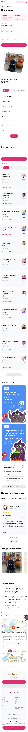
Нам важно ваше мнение (19, 708)
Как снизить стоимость (18, 704)
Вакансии (17, 697)
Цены (3, 708)
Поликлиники (5, 703)
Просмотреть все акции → (14, 486)
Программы (5, 701)
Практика (4, 710)
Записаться (22, 1)
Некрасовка (7, 515)
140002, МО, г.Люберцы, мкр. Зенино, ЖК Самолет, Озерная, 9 (7, 18)
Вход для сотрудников (13, 714)
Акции (3, 705)
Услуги (3, 699)
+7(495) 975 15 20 (19, 19)
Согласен (14, 727)
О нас (16, 701)
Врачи (3, 697)
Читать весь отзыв (7, 528)
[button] (12, 541)
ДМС (16, 699)
